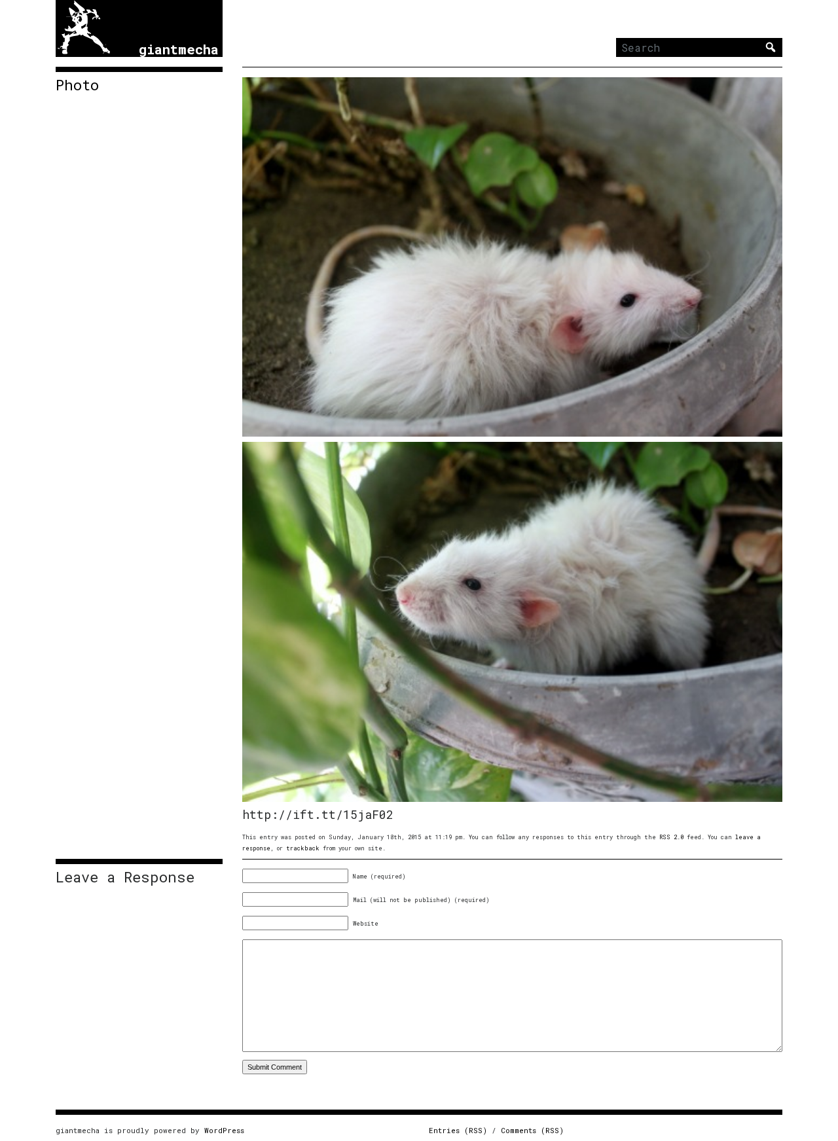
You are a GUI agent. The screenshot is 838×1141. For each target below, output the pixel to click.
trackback (302, 848)
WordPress (224, 1130)
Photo (77, 85)
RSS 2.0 (671, 837)
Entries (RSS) (458, 1130)
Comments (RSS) (532, 1130)
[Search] (770, 47)
